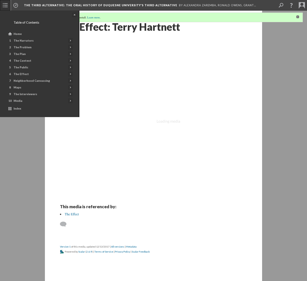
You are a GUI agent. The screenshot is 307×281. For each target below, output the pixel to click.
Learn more (93, 17)
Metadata (131, 246)
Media (18, 100)
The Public (21, 67)
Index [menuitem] (17, 108)
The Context (22, 60)
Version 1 (65, 246)
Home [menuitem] (18, 34)
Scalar (81, 251)
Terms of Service (103, 251)
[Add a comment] (65, 224)
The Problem (23, 47)
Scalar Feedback (141, 251)
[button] (291, 5)
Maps (17, 87)
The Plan (20, 54)
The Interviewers (25, 94)
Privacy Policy (122, 251)
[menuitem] (5, 5)
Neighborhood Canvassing (32, 80)
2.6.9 (89, 251)
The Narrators (24, 40)
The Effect (21, 74)
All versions (117, 246)
